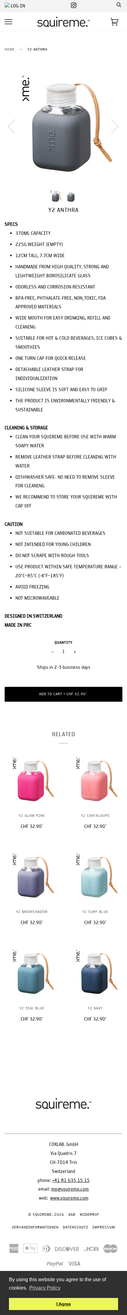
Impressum (103, 1227)
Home (10, 49)
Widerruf (89, 1214)
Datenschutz (75, 1227)
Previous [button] (15, 125)
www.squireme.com (69, 1198)
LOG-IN (17, 6)
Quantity (63, 642)
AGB (72, 1214)
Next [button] (111, 125)
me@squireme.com (70, 1189)
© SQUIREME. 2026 (46, 1214)
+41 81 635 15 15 (71, 1180)
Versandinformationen (35, 1227)
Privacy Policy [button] (44, 1287)
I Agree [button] (63, 1303)
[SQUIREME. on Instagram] (73, 6)
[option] (63, 126)
